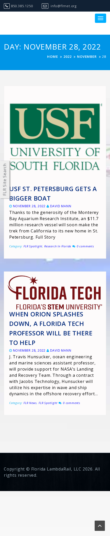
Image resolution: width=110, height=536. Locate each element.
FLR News (30, 403)
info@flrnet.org (63, 6)
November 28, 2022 (29, 206)
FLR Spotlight (33, 246)
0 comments (85, 246)
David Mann (60, 206)
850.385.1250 (22, 6)
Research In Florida (57, 246)
